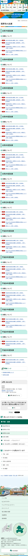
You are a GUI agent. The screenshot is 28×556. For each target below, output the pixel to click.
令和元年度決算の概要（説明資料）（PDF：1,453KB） (15, 215)
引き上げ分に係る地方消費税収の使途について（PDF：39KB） (15, 251)
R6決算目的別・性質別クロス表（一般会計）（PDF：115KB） (15, 76)
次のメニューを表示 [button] (26, 10)
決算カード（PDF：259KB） (11, 226)
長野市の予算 (6, 429)
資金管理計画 (6, 426)
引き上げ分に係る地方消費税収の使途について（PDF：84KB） (15, 51)
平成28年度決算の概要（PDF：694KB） (14, 292)
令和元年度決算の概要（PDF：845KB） (14, 211)
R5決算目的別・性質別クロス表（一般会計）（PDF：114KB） (15, 104)
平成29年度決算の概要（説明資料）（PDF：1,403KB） (15, 269)
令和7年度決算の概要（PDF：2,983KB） (14, 40)
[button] (22, 2)
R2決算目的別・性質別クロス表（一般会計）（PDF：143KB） (15, 190)
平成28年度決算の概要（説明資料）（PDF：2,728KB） (15, 296)
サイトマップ (5, 508)
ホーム (2, 475)
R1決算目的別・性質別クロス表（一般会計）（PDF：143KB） (15, 219)
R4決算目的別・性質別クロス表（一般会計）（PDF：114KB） (15, 133)
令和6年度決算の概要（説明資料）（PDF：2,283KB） (15, 72)
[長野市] (4, 1)
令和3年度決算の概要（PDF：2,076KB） (14, 154)
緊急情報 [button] (15, 2)
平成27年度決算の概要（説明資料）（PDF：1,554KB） (15, 322)
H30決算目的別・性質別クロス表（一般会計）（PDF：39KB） (15, 247)
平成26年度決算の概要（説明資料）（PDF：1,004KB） (15, 344)
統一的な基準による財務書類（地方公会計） (14, 444)
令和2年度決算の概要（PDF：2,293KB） (14, 183)
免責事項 (4, 515)
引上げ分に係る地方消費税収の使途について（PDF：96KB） (15, 303)
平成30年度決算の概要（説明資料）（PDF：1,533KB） (15, 243)
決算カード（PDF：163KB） (11, 140)
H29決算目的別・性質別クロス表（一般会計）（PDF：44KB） (15, 273)
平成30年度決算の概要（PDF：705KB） (14, 240)
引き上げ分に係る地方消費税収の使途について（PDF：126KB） (15, 165)
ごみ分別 (19, 10)
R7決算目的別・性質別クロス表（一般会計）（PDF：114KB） (15, 47)
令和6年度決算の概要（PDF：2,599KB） (14, 69)
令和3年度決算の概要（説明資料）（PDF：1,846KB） (15, 158)
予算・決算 (6, 422)
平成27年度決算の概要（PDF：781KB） (14, 319)
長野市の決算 (6, 433)
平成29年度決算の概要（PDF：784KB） (14, 266)
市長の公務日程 (7, 461)
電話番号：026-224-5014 (7, 390)
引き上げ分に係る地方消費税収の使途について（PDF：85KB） (15, 137)
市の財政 (5, 457)
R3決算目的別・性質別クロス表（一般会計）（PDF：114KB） (15, 161)
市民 (3, 7)
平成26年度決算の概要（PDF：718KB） (14, 341)
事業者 (20, 7)
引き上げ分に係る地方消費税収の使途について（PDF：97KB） (15, 194)
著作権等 (4, 518)
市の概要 (5, 468)
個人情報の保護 (6, 511)
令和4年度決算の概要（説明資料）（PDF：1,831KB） (15, 129)
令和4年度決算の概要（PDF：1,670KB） (14, 126)
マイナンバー (13, 10)
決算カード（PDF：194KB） (11, 197)
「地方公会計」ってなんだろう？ (11, 440)
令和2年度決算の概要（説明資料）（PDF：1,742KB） (15, 186)
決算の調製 (6, 436)
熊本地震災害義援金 (5, 10)
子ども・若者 (8, 7)
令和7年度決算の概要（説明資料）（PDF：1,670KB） (15, 43)
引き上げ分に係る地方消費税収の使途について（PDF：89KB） (15, 223)
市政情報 (25, 7)
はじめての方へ (6, 501)
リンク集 (4, 498)
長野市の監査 (6, 374)
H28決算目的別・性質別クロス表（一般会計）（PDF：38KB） (15, 300)
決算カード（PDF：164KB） (11, 54)
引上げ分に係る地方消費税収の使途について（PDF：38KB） (15, 326)
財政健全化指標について (8, 372)
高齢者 (14, 7)
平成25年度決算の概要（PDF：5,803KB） (14, 359)
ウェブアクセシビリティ (8, 504)
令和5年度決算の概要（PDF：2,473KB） (14, 97)
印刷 (12, 412)
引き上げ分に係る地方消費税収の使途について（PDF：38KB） (15, 277)
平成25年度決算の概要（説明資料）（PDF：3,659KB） (15, 363)
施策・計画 (6, 465)
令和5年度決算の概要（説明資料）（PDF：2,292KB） (15, 100)
